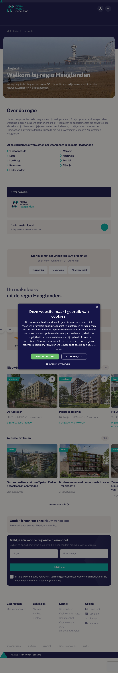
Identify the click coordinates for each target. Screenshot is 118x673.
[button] (59, 364)
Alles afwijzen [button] (74, 356)
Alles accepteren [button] (45, 356)
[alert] (59, 336)
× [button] (97, 307)
